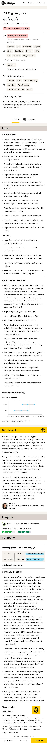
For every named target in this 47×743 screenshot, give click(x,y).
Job (17, 119)
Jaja (23, 13)
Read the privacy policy (10, 733)
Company (31, 119)
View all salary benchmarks (14, 421)
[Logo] (8, 3)
